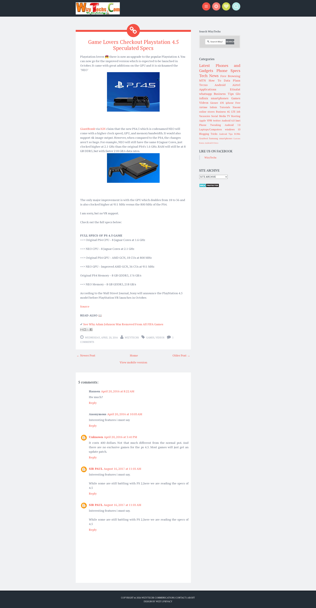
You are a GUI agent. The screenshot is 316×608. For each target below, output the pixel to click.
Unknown (96, 437)
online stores (207, 111)
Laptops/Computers (210, 129)
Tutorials (225, 107)
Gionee (214, 102)
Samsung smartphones (220, 138)
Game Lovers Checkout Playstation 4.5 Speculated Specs (133, 44)
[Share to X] (88, 329)
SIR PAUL (96, 469)
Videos (160, 337)
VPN (209, 120)
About (191, 597)
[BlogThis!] (84, 329)
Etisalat (235, 89)
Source (84, 306)
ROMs (237, 133)
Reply (93, 403)
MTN (202, 80)
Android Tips (226, 133)
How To (215, 80)
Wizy (159, 601)
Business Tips (224, 94)
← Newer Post (86, 355)
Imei (238, 120)
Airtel (236, 85)
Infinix (213, 107)
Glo (238, 94)
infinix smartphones (213, 98)
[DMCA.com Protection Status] (209, 186)
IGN (103, 129)
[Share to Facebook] (91, 329)
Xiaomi (236, 107)
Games (150, 337)
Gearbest (203, 138)
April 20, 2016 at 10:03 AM (124, 414)
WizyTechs (132, 337)
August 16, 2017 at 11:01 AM (122, 469)
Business (221, 111)
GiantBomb (88, 129)
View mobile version (133, 362)
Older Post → (181, 355)
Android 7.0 (232, 125)
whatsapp (205, 94)
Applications (207, 89)
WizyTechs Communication (158, 597)
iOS (222, 102)
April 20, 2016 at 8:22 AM (117, 391)
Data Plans (232, 80)
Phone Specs (228, 70)
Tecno (203, 85)
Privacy (167, 601)
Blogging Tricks (208, 133)
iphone (230, 102)
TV (228, 116)
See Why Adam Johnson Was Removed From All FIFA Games (123, 324)
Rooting (235, 116)
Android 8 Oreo (211, 143)
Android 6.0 (228, 120)
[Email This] (81, 329)
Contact (180, 597)
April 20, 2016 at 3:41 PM (120, 437)
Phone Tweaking (210, 125)
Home (134, 355)
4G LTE (231, 111)
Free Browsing (230, 76)
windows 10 (232, 129)
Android (220, 85)
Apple (202, 120)
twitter (217, 120)
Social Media (218, 116)
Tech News (209, 75)
